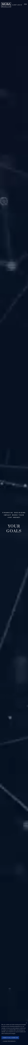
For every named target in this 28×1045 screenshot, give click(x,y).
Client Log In (17, 5)
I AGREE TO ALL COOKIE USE (10, 1038)
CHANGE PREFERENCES (9, 1041)
